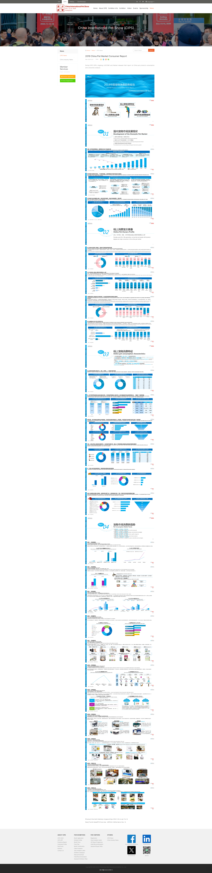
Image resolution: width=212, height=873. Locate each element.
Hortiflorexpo (82, 1)
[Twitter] (143, 1)
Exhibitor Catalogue (79, 852)
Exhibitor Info (113, 8)
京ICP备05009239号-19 (106, 870)
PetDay (72, 1)
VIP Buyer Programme (97, 842)
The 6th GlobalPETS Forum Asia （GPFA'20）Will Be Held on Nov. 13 (107, 822)
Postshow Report (62, 842)
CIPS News (63, 55)
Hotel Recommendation (80, 856)
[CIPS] (89, 6)
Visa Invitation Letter (79, 850)
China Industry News (66, 59)
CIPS (64, 1)
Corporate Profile (62, 844)
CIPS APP (60, 840)
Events (135, 8)
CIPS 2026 (61, 838)
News (152, 8)
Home (95, 8)
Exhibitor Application (68, 76)
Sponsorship (143, 8)
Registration (94, 838)
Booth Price (77, 842)
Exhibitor (122, 8)
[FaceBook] (137, 1)
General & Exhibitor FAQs (80, 859)
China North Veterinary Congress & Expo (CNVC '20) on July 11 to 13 (109, 819)
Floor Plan (76, 844)
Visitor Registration (67, 80)
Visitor (129, 8)
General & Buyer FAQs (97, 846)
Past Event (60, 846)
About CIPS (103, 8)
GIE (59, 1)
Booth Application (78, 838)
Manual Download (79, 854)
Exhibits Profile (78, 840)
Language (150, 1)
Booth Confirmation (79, 846)
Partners (60, 848)
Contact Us (61, 850)
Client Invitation (78, 848)
